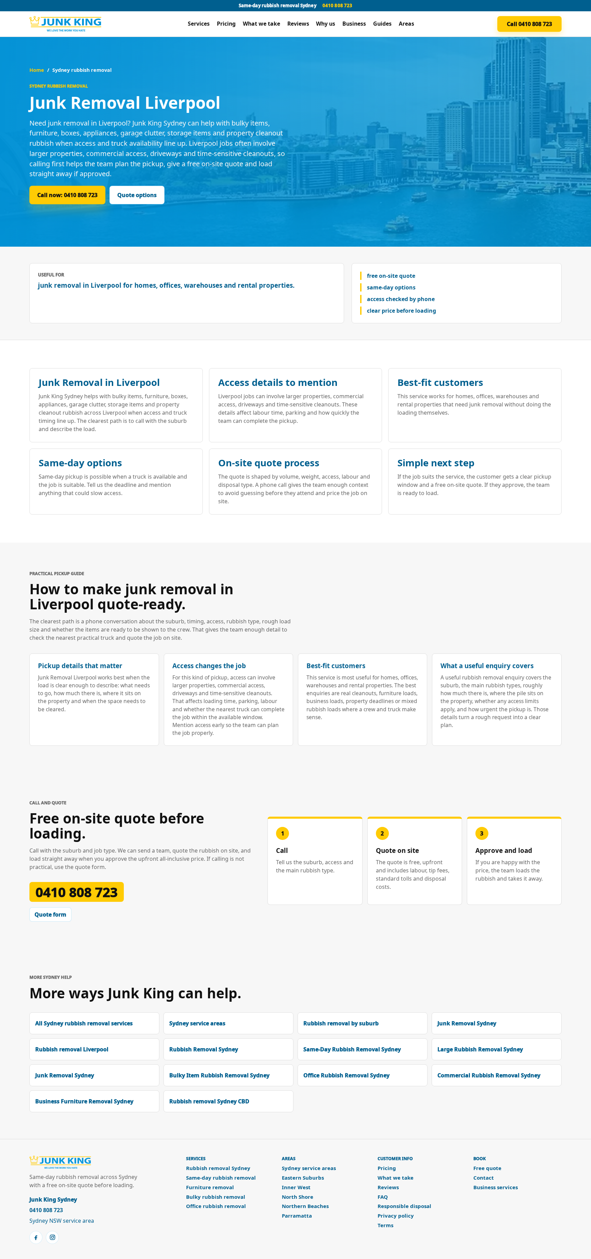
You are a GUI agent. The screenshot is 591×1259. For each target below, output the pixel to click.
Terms (385, 1225)
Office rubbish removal (216, 1206)
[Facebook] (35, 1237)
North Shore (297, 1197)
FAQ (383, 1197)
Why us (325, 23)
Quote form (50, 914)
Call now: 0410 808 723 (67, 195)
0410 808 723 (338, 5)
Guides (382, 23)
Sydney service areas (197, 1023)
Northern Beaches (305, 1206)
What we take (261, 23)
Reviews (298, 23)
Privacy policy (396, 1215)
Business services (495, 1187)
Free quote (487, 1168)
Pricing (226, 23)
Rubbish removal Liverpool (71, 1049)
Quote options (137, 195)
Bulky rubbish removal (215, 1197)
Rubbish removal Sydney (218, 1168)
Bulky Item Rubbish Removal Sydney (219, 1075)
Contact (483, 1177)
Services (199, 23)
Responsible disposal (404, 1206)
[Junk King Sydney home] (67, 23)
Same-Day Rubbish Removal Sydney (352, 1049)
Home (36, 70)
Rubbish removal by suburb (341, 1023)
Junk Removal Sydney (466, 1023)
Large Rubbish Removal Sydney (480, 1049)
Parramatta (297, 1215)
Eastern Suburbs (303, 1177)
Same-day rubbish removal (221, 1177)
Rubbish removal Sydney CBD (209, 1101)
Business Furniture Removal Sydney (84, 1101)
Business (354, 23)
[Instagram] (52, 1237)
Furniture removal (210, 1187)
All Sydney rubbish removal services (84, 1023)
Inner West (296, 1187)
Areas (406, 23)
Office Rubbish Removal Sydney (346, 1075)
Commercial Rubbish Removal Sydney (488, 1075)
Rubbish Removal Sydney (203, 1049)
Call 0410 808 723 (529, 24)
